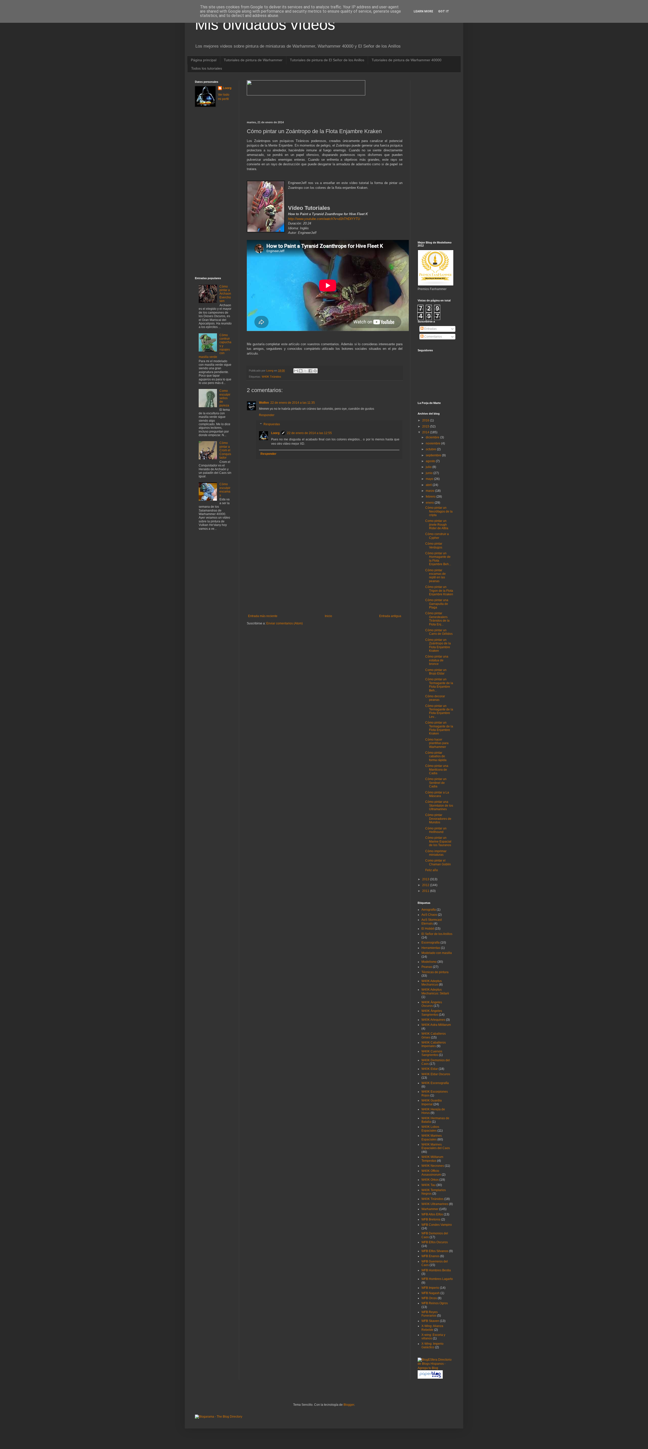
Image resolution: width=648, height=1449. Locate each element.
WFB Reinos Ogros (434, 1303)
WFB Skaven (430, 1321)
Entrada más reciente (262, 616)
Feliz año (431, 870)
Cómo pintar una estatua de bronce (436, 660)
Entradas (430, 329)
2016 (426, 420)
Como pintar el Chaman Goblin (438, 862)
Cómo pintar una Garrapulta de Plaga (436, 603)
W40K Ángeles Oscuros (431, 1004)
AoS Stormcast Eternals (431, 921)
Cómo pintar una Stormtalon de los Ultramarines (439, 805)
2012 (426, 885)
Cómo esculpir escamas (224, 489)
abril (429, 485)
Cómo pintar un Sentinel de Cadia (436, 782)
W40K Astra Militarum (436, 1025)
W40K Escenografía (435, 1083)
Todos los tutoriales (206, 68)
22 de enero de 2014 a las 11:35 (292, 402)
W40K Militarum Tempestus (432, 1158)
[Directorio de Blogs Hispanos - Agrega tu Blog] (435, 1368)
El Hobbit (427, 928)
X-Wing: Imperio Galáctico (432, 1345)
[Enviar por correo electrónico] (295, 370)
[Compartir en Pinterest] (315, 370)
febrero (431, 496)
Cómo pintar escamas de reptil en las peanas (435, 575)
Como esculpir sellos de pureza (224, 398)
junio (429, 473)
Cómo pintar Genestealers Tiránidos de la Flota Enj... (437, 618)
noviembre (433, 443)
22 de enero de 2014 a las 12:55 (309, 433)
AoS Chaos (429, 914)
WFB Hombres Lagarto (437, 1279)
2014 (426, 432)
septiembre (434, 455)
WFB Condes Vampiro (436, 1225)
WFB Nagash (430, 1293)
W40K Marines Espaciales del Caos (435, 1146)
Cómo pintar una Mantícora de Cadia (436, 769)
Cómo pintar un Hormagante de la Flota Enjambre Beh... (438, 559)
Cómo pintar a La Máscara (437, 794)
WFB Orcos (429, 1298)
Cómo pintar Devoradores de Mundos (438, 818)
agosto (431, 461)
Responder (266, 415)
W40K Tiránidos (271, 376)
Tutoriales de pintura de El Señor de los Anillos (327, 60)
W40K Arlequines (433, 1020)
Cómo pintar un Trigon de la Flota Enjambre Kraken (439, 590)
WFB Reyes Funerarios (429, 1313)
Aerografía (428, 909)
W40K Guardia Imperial (431, 1102)
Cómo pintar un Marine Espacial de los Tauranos (438, 841)
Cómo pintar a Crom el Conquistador (225, 450)
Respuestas (272, 424)
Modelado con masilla (436, 953)
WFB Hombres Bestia (436, 1270)
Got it (443, 11)
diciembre (433, 437)
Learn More (423, 11)
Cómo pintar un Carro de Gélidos (439, 632)
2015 (426, 426)
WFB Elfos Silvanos (434, 1251)
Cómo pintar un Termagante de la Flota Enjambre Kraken (439, 728)
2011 (426, 891)
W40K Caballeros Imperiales (433, 1044)
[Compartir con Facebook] (310, 370)
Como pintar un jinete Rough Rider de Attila (436, 524)
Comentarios (432, 336)
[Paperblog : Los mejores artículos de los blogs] (430, 1377)
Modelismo (429, 962)
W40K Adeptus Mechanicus (431, 982)
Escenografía (430, 942)
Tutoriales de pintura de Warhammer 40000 (406, 60)
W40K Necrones (432, 1166)
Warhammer (429, 1209)
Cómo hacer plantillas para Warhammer (437, 743)
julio (429, 467)
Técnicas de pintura (435, 972)
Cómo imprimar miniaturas (436, 852)
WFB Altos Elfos (432, 1214)
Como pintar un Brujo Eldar (436, 671)
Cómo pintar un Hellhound (436, 830)
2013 (426, 879)
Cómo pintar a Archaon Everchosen (225, 294)
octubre (431, 449)
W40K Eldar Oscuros (435, 1074)
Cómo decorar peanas (435, 698)
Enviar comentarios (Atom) (284, 623)
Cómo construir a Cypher (437, 535)
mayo (430, 479)
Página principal (203, 60)
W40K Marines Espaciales (431, 1137)
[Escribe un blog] (300, 370)
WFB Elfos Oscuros (434, 1242)
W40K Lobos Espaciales (430, 1128)
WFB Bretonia (430, 1219)
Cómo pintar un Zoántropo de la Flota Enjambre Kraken (438, 645)
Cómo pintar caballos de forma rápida (436, 756)
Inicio (328, 616)
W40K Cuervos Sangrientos (431, 1053)
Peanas (426, 967)
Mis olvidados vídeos (265, 24)
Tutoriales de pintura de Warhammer (253, 60)
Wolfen (264, 402)
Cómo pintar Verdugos (433, 545)
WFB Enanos (430, 1256)
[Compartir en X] (305, 370)
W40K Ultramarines (434, 1204)
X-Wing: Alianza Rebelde (432, 1327)
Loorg (270, 370)
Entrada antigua (390, 616)
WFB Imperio (430, 1288)
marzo (430, 491)
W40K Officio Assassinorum (431, 1172)
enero (430, 502)
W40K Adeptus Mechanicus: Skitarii (435, 991)
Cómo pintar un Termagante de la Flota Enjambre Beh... (439, 685)
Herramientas (430, 948)
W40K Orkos (430, 1179)
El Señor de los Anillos (436, 934)
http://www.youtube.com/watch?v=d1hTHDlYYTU (324, 219)
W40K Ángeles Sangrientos (431, 1012)
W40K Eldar (429, 1069)
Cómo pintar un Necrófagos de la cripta (439, 511)
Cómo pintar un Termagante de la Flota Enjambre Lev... (439, 711)
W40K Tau (428, 1185)
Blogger (348, 1404)
